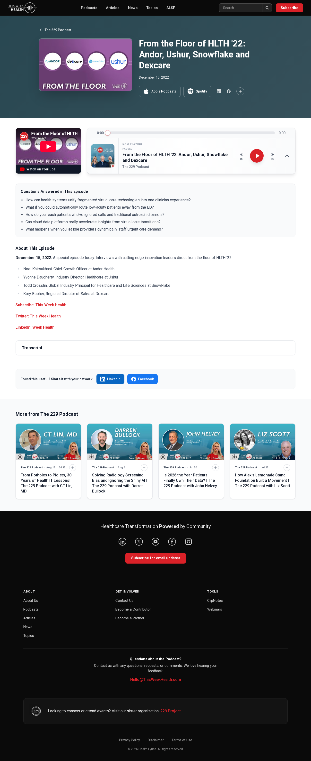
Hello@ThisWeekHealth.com (155, 679)
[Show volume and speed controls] (287, 155)
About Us (30, 600)
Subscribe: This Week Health (41, 305)
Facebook (146, 379)
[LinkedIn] (122, 541)
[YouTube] (155, 541)
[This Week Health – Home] (22, 7)
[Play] (257, 156)
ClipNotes (215, 600)
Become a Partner (129, 618)
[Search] (267, 7)
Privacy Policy (129, 740)
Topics (152, 8)
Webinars (214, 609)
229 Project (170, 711)
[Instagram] (188, 541)
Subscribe (289, 8)
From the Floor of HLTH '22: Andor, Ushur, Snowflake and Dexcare (175, 157)
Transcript (32, 347)
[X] (139, 541)
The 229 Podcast (58, 30)
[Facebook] (172, 541)
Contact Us (124, 600)
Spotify (201, 91)
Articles (112, 8)
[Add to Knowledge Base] (240, 91)
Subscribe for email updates (155, 558)
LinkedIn (114, 379)
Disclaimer (156, 740)
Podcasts (89, 8)
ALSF (170, 8)
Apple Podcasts (163, 91)
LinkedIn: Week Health (35, 327)
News (133, 8)
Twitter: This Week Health (38, 316)
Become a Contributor (133, 609)
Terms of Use (182, 740)
